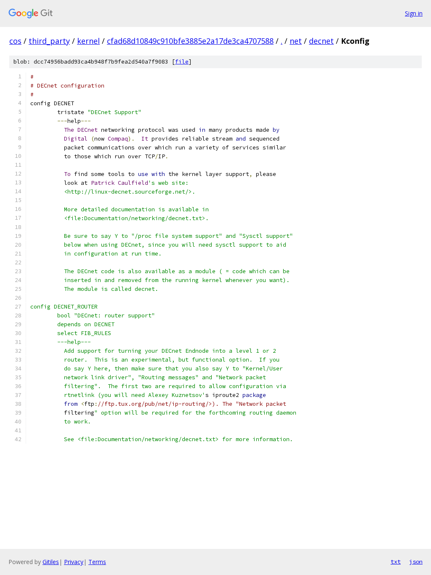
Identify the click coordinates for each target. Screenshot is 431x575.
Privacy (73, 562)
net (296, 41)
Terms (97, 562)
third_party (49, 41)
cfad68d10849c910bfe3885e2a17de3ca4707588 (190, 41)
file (182, 61)
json (416, 561)
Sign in (414, 13)
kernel (88, 41)
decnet (321, 41)
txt (396, 561)
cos (15, 41)
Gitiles (51, 562)
